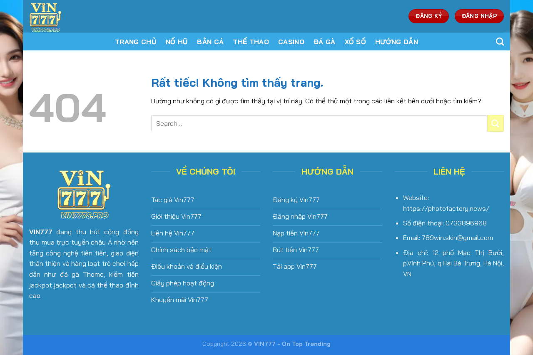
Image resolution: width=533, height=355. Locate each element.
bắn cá (210, 42)
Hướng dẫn (396, 42)
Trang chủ (136, 42)
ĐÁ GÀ (325, 42)
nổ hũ (177, 42)
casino (291, 42)
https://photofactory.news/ (446, 208)
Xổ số (355, 42)
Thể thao (251, 42)
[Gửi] (495, 123)
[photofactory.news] (84, 16)
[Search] (500, 41)
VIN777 (40, 232)
